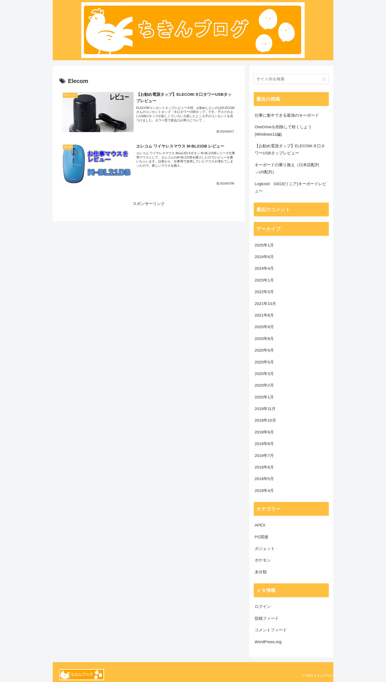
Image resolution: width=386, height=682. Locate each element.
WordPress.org (268, 642)
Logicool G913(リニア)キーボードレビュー (290, 187)
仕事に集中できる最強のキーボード (287, 115)
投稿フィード (267, 618)
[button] (324, 79)
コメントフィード (271, 630)
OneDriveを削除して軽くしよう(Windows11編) (283, 130)
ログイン (263, 606)
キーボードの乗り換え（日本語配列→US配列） (287, 168)
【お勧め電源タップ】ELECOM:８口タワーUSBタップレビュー (290, 149)
